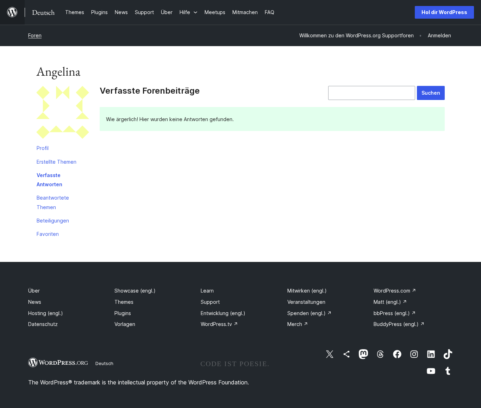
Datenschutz (43, 324)
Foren (35, 35)
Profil (43, 148)
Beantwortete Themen (53, 202)
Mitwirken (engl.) (307, 291)
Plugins (122, 313)
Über (34, 291)
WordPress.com (395, 291)
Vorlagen (124, 324)
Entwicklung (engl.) (223, 313)
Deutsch (104, 363)
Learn (207, 291)
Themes (123, 302)
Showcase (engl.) (135, 291)
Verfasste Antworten (49, 179)
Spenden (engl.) (309, 313)
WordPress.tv (219, 324)
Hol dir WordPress (444, 12)
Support (210, 302)
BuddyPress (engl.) (399, 324)
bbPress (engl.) (395, 313)
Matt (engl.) (390, 302)
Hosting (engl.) (45, 313)
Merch (297, 324)
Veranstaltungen (306, 302)
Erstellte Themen (56, 162)
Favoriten (48, 234)
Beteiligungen (53, 221)
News (34, 302)
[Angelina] (62, 114)
